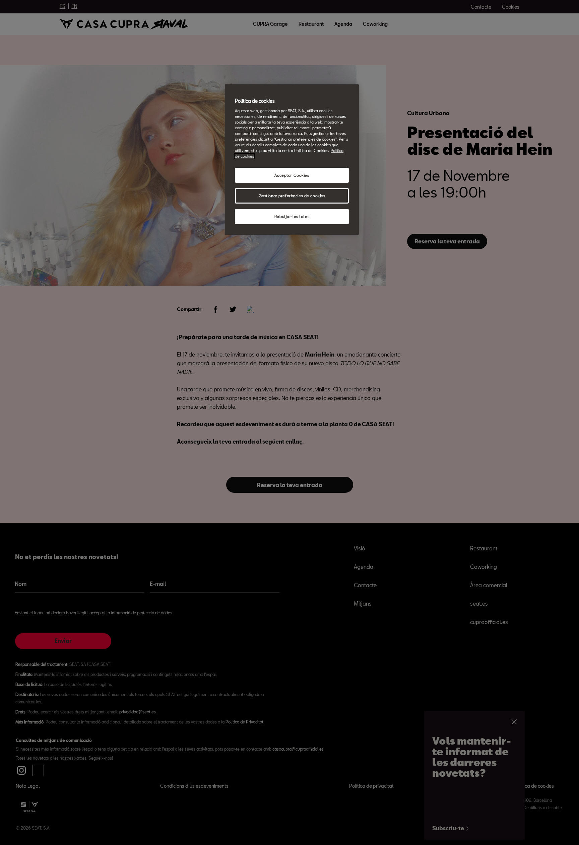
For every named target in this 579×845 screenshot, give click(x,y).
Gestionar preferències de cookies (292, 196)
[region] (292, 159)
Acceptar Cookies (291, 175)
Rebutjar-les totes (291, 216)
